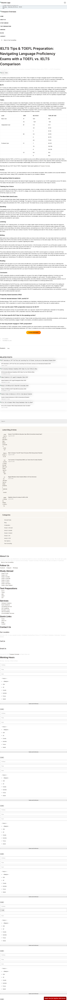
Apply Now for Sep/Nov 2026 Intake (55, 998)
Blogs (2, 622)
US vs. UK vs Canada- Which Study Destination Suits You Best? (15, 405)
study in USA (7, 538)
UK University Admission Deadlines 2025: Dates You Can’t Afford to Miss (17, 372)
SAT (2, 597)
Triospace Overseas (45, 166)
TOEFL (1, 103)
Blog (8, 348)
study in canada (8, 530)
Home (2, 619)
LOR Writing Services (6, 606)
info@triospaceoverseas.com (7, 651)
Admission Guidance (6, 603)
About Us (3, 620)
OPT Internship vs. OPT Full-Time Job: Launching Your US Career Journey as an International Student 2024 (26, 363)
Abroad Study (7, 520)
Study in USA (4, 573)
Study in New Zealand (6, 585)
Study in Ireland (8, 533)
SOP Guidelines (5, 608)
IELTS (1, 87)
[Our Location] (0, 629)
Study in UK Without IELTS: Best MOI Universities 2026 (13, 388)
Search (65, 421)
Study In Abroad (8, 527)
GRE (2, 594)
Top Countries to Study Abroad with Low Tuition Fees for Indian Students (25, 459)
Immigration (7, 525)
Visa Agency (7, 541)
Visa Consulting (8, 543)
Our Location (4, 632)
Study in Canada (5, 576)
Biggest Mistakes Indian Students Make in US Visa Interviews (22, 476)
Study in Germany (5, 583)
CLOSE (2, 709)
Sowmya (6, 338)
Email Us (3, 649)
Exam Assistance (5, 604)
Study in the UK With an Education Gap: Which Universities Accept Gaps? (25, 434)
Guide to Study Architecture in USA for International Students (15, 397)
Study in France (5, 580)
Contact (3, 624)
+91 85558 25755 (4, 644)
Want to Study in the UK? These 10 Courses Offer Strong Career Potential (25, 452)
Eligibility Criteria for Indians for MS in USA (18, 497)
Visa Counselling (5, 611)
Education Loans (5, 610)
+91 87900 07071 (4, 646)
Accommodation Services (7, 613)
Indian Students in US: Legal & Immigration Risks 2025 (13, 380)
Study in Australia (5, 578)
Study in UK (7, 535)
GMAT (3, 596)
